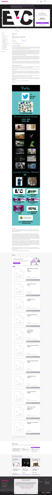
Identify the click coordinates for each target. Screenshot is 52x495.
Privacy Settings (13, 492)
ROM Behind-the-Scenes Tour (5, 36)
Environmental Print (4, 46)
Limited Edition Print (4, 45)
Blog (37, 482)
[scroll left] (2, 17)
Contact (38, 480)
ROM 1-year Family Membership (4, 48)
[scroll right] (33, 17)
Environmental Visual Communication (19, 36)
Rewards (3, 34)
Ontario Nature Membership (4, 41)
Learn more (25, 450)
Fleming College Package (32, 360)
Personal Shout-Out (4, 37)
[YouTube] (4, 483)
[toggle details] (20, 474)
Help (37, 483)
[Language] (41, 1)
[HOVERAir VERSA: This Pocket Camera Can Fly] (16, 462)
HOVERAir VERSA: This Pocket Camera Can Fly (16, 470)
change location (30, 3)
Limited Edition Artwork (32, 314)
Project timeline (3, 51)
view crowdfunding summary (42, 25)
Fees (45, 480)
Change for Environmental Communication (22, 6)
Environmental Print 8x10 (32, 345)
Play (17, 17)
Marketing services (47, 481)
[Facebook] (2, 483)
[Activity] (45, 1)
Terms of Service (8, 492)
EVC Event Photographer (5, 49)
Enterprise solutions (47, 483)
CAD (37, 1)
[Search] (21, 1)
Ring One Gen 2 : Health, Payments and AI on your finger (26, 470)
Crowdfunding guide (39, 481)
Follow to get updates (34, 451)
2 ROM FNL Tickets (31, 299)
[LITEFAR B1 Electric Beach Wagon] (36, 462)
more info (28, 276)
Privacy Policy (4, 492)
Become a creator (47, 482)
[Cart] (43, 1)
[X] (3, 483)
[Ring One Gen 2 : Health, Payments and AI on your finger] (26, 462)
